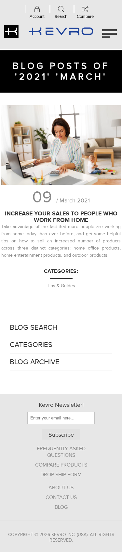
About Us (61, 487)
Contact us (61, 497)
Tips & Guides (61, 286)
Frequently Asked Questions (61, 451)
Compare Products (61, 465)
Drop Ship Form (61, 474)
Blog (61, 507)
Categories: (61, 271)
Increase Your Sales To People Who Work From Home (61, 216)
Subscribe (61, 434)
